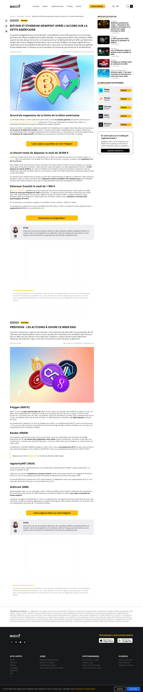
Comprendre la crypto (90, 660)
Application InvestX (126, 665)
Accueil (12, 16)
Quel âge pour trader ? (48, 665)
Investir (78, 6)
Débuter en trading (47, 662)
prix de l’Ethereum (19, 190)
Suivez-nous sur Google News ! (51, 218)
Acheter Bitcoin (97, 6)
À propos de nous (125, 660)
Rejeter (120, 689)
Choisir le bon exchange (91, 665)
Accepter (133, 689)
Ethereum (13, 662)
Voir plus (107, 91)
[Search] (114, 6)
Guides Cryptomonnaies (118, 70)
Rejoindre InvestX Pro (115, 151)
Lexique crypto (87, 662)
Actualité (36, 6)
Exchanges (14, 668)
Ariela (19, 52)
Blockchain (14, 670)
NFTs (12, 673)
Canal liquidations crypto (91, 668)
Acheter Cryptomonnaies (49, 660)
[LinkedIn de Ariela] (15, 236)
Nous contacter (124, 662)
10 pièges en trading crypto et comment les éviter (121, 63)
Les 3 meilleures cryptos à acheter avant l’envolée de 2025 (121, 52)
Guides (45, 6)
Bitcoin (28, 16)
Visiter (125, 90)
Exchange (114, 21)
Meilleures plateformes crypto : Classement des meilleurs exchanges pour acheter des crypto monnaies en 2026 (120, 27)
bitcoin (12, 159)
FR (117, 6)
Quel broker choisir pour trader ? (52, 668)
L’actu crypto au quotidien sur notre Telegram (52, 144)
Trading (70, 6)
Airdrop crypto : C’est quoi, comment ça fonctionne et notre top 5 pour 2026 (121, 74)
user (92, 52)
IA (10, 676)
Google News (33, 456)
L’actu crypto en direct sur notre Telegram (52, 513)
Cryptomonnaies (57, 6)
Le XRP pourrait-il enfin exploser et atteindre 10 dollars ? (120, 40)
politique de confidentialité (85, 689)
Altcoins (24, 323)
